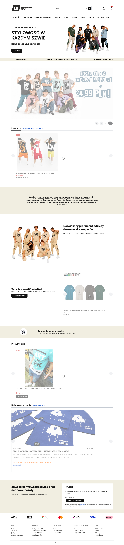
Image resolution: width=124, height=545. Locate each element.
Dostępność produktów (38, 528)
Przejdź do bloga (38, 405)
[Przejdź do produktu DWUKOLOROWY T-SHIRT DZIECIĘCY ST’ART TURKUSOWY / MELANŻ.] (39, 368)
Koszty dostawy (36, 534)
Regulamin (82, 504)
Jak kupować (15, 530)
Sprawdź (16, 50)
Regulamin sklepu (16, 534)
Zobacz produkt (22, 396)
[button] (89, 8)
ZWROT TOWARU (78, 530)
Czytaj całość (17, 465)
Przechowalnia (57, 532)
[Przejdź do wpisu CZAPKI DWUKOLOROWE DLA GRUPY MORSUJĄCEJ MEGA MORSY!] (53, 428)
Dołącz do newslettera (75, 500)
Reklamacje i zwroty (79, 532)
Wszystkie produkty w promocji (32, 128)
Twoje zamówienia (58, 528)
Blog (96, 532)
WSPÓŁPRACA (99, 528)
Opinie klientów (99, 535)
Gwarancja (77, 528)
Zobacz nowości (19, 295)
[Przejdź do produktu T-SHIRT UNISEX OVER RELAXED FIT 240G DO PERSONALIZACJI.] (84, 291)
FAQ (12, 532)
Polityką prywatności (84, 506)
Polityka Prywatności (17, 535)
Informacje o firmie (100, 534)
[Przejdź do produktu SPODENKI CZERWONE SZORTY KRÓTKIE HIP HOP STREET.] (37, 152)
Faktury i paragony (37, 532)
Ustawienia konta (57, 530)
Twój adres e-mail (69, 497)
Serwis (75, 534)
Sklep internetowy (61, 542)
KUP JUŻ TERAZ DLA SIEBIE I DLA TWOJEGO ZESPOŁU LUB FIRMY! (32, 462)
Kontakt (13, 528)
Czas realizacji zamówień (39, 530)
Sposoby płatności (37, 535)
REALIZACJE (17, 448)
